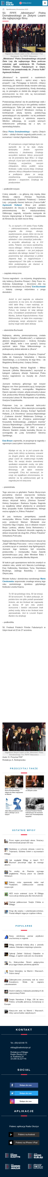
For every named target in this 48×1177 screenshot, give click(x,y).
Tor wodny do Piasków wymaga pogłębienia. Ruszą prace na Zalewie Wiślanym (24, 873)
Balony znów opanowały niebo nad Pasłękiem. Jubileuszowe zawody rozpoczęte (24, 884)
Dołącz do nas (26, 1085)
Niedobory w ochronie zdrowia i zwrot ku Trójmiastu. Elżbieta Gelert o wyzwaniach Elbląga (24, 851)
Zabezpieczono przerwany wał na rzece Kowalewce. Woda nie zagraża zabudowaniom (24, 982)
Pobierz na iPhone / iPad (26, 1143)
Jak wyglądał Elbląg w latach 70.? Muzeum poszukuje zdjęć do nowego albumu (24, 862)
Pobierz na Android (26, 1134)
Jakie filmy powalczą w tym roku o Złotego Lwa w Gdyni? (14, 812)
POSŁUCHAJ (26, 3)
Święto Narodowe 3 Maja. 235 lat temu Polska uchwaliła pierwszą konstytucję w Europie (24, 1001)
